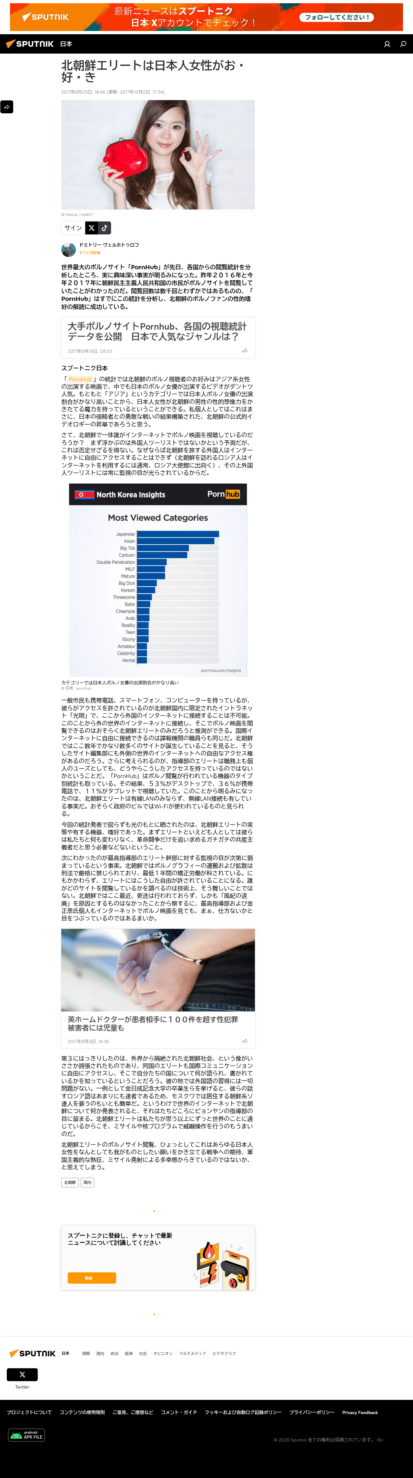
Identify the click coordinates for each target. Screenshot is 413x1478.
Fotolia (71, 214)
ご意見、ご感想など (133, 1412)
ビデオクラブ (224, 1353)
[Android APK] (26, 1436)
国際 (86, 1353)
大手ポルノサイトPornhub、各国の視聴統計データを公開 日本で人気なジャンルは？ (157, 331)
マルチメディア (192, 1353)
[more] (244, 350)
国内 (87, 1182)
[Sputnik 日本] (31, 49)
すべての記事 (89, 253)
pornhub (83, 688)
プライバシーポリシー (312, 1412)
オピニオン (163, 1353)
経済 (129, 1353)
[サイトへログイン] (387, 43)
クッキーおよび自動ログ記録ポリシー (243, 1412)
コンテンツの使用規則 (82, 1412)
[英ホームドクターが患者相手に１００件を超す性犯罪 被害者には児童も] (158, 970)
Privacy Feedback (360, 1412)
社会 (143, 1353)
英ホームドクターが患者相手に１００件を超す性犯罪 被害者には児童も (156, 1023)
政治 (114, 1353)
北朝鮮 (70, 1182)
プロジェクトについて (29, 1412)
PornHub (80, 379)
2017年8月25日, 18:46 (83, 92)
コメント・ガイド (179, 1412)
